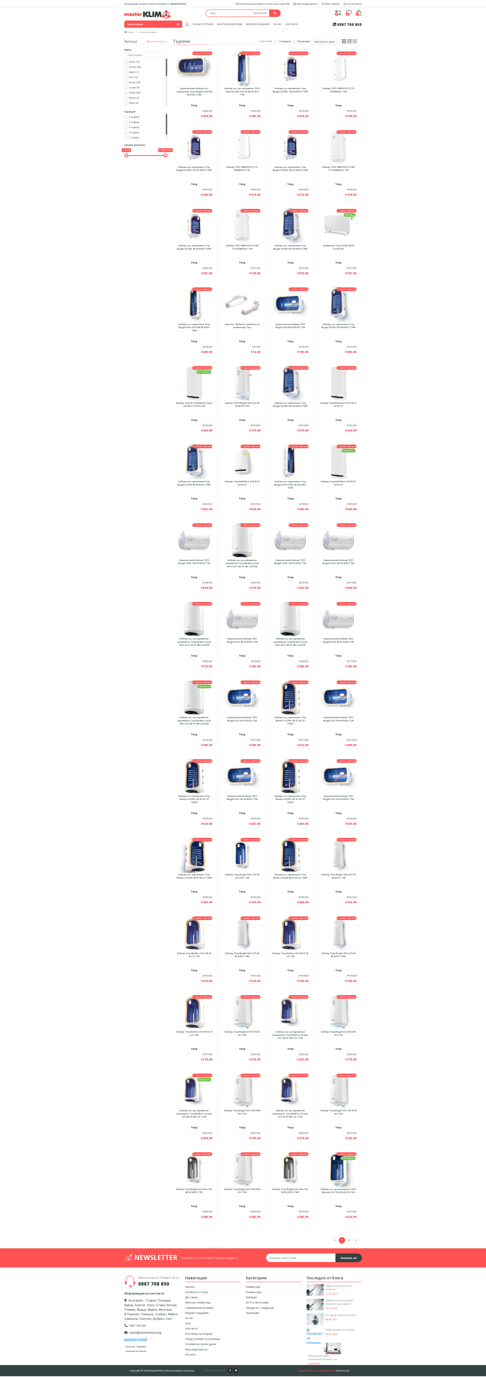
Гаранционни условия (199, 1308)
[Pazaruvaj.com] (135, 1341)
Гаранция (129, 111)
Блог (188, 1323)
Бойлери (251, 1297)
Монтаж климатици (229, 24)
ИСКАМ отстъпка (203, 24)
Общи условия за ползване (202, 1339)
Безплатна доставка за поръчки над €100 (264, 4)
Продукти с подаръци (260, 1308)
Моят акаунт (332, 4)
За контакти (354, 4)
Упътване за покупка (198, 1334)
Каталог (190, 1354)
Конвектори (253, 1292)
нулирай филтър (158, 41)
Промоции (252, 1313)
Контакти (292, 24)
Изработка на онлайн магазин (316, 1370)
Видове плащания (258, 24)
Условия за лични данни (200, 1344)
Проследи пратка (307, 4)
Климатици (253, 1287)
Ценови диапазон (134, 145)
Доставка (191, 1297)
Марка (128, 49)
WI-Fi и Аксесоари (257, 1302)
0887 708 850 (349, 24)
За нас (277, 24)
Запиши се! (348, 1258)
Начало (190, 1287)
